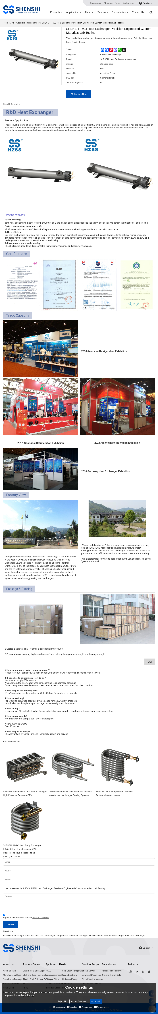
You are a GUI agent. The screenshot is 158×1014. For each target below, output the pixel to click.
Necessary (60, 1007)
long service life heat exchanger (72, 935)
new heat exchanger (135, 935)
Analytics (73, 1007)
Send (11, 924)
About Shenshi (9, 971)
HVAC (48, 971)
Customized (128, 3)
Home (7, 22)
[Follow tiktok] (149, 972)
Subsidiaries (119, 12)
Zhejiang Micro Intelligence (114, 975)
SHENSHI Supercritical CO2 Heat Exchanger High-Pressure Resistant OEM (25, 793)
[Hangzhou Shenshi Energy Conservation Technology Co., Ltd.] (21, 9)
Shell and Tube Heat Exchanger (37, 975)
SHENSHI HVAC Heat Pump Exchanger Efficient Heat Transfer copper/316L (22, 847)
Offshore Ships (52, 979)
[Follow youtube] (131, 972)
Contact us (138, 12)
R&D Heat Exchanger (13, 935)
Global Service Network (92, 979)
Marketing (100, 1007)
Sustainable (96, 3)
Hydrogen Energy (70, 979)
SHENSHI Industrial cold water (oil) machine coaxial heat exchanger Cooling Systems (70, 793)
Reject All (62, 1001)
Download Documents (91, 975)
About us (108, 3)
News (117, 3)
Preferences (86, 1007)
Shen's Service (88, 971)
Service (101, 12)
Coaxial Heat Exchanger (33, 971)
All (13, 22)
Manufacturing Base (12, 975)
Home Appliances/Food (56, 975)
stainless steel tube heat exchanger (106, 935)
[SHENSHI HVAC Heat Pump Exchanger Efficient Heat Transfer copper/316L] (26, 820)
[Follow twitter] (143, 972)
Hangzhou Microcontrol (112, 971)
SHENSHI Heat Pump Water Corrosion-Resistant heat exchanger (115, 793)
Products (55, 12)
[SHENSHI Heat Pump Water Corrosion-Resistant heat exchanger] (119, 766)
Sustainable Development (14, 979)
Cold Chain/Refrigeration (73, 971)
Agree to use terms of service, (26, 917)
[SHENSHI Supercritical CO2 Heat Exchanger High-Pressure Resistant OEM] (26, 766)
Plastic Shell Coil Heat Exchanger (38, 979)
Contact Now (80, 94)
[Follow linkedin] (137, 972)
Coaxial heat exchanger (28, 22)
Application (72, 12)
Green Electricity (69, 975)
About (88, 12)
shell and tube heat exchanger (40, 935)
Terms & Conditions (40, 918)
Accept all (95, 1001)
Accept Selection (78, 1001)
